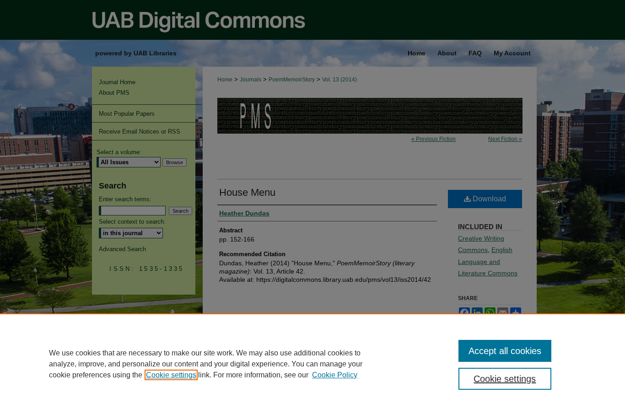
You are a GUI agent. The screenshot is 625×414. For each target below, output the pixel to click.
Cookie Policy (334, 375)
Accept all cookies (505, 351)
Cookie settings (171, 375)
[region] (312, 363)
